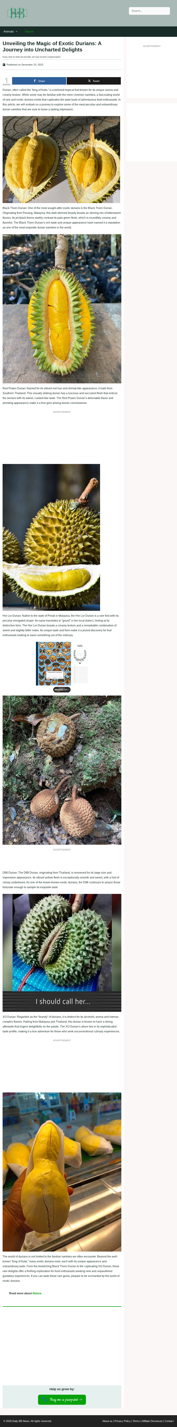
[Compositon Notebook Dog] (62, 693)
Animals (8, 31)
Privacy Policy (122, 1421)
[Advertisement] (62, 439)
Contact (169, 1421)
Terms (136, 1421)
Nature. (37, 1293)
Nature (29, 31)
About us (107, 1421)
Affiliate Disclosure (152, 1421)
